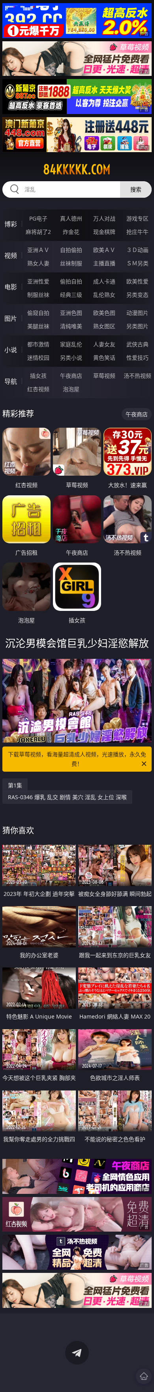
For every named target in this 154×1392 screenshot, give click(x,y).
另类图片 (137, 326)
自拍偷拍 (71, 250)
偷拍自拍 (71, 281)
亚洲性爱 (38, 281)
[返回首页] (144, 1376)
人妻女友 (104, 344)
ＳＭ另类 (137, 263)
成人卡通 (104, 281)
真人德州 (71, 218)
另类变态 (137, 294)
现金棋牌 (104, 231)
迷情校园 (38, 357)
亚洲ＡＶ (38, 250)
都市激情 (38, 344)
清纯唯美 (71, 326)
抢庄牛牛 (137, 231)
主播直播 (104, 263)
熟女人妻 (38, 263)
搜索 (135, 189)
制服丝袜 (38, 294)
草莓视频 (104, 375)
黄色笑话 (104, 357)
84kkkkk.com (77, 169)
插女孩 (38, 375)
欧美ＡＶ (104, 250)
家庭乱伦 (71, 344)
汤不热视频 (137, 375)
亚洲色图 (71, 312)
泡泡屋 (71, 389)
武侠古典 (137, 344)
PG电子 (38, 218)
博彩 (10, 224)
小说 (10, 350)
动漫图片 (137, 312)
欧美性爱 (137, 281)
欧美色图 (104, 312)
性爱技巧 (137, 357)
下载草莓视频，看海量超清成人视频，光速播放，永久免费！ (77, 758)
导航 (10, 381)
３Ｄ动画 (137, 250)
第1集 (15, 785)
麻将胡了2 (38, 231)
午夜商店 (71, 375)
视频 (10, 255)
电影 (10, 287)
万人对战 (104, 218)
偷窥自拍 (38, 312)
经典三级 (71, 294)
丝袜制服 (71, 263)
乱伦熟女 (104, 294)
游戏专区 (137, 218)
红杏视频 (38, 389)
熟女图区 (104, 326)
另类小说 (71, 357)
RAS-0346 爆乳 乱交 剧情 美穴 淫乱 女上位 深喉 (67, 797)
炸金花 (71, 231)
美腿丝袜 (38, 326)
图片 (10, 318)
